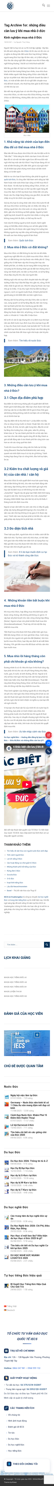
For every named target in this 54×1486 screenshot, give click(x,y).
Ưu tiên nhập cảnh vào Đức (32, 731)
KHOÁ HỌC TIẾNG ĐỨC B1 (15, 987)
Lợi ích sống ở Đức (14, 859)
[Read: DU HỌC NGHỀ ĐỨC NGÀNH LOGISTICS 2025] (6, 1257)
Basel (9, 890)
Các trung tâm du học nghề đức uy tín (29, 1217)
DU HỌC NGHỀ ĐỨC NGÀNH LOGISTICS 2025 (25, 1256)
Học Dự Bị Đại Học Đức (23, 1168)
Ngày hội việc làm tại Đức (24, 1095)
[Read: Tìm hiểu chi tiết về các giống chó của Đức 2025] (6, 1134)
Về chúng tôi (13, 1415)
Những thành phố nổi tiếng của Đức (21, 867)
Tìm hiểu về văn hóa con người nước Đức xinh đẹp (27, 851)
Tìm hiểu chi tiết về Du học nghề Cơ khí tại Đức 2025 (29, 1247)
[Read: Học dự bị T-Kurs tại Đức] (6, 1191)
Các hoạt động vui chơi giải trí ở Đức (21, 863)
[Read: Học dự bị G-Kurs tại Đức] (6, 1177)
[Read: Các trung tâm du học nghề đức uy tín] (6, 1217)
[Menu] (48, 5)
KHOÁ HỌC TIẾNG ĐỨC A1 (15, 977)
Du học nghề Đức (15, 1444)
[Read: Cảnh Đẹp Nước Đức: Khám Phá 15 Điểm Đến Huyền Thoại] (6, 1116)
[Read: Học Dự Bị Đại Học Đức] (6, 1169)
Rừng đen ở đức (13, 871)
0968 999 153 (34, 1368)
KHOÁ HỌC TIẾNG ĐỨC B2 (15, 996)
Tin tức (10, 1432)
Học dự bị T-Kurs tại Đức (23, 1189)
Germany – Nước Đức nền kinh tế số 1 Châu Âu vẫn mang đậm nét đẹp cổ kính (30, 1105)
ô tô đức (10, 878)
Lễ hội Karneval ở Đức (22, 1125)
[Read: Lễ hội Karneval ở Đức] (6, 1126)
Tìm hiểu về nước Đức (30, 340)
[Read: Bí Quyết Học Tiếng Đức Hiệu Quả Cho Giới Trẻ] (6, 1285)
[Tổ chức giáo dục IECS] (22, 6)
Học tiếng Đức (14, 1451)
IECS (6, 897)
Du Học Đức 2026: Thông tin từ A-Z (29, 1161)
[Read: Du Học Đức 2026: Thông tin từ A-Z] (6, 1162)
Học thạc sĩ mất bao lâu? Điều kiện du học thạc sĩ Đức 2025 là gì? (29, 1237)
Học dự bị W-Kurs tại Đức (24, 1182)
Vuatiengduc (17, 897)
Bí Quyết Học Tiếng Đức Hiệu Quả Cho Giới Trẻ (28, 1285)
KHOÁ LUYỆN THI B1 (13, 991)
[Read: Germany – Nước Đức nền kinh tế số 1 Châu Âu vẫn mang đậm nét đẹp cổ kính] (6, 1104)
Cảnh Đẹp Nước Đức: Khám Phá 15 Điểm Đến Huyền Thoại (29, 1116)
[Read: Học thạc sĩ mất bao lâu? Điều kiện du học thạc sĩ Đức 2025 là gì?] (6, 1237)
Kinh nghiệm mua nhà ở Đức (23, 37)
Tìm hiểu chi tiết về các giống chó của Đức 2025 (29, 1133)
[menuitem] (42, 6)
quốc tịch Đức (10, 179)
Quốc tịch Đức (26, 240)
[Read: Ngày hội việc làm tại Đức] (6, 1097)
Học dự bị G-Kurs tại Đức (24, 1175)
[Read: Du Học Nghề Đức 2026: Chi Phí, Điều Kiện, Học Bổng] (6, 1227)
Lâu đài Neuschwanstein (17, 886)
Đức (27, 51)
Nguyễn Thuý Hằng (23, 42)
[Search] (42, 6)
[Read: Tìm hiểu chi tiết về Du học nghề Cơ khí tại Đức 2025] (6, 1247)
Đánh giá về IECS (15, 1427)
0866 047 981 (19, 1368)
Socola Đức (12, 875)
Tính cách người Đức (15, 855)
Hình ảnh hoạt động (16, 1421)
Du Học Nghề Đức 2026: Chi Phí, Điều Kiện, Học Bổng (30, 1227)
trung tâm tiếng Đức (18, 900)
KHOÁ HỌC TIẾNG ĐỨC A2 (15, 982)
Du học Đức (12, 1439)
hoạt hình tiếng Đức (15, 883)
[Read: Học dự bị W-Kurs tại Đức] (6, 1184)
